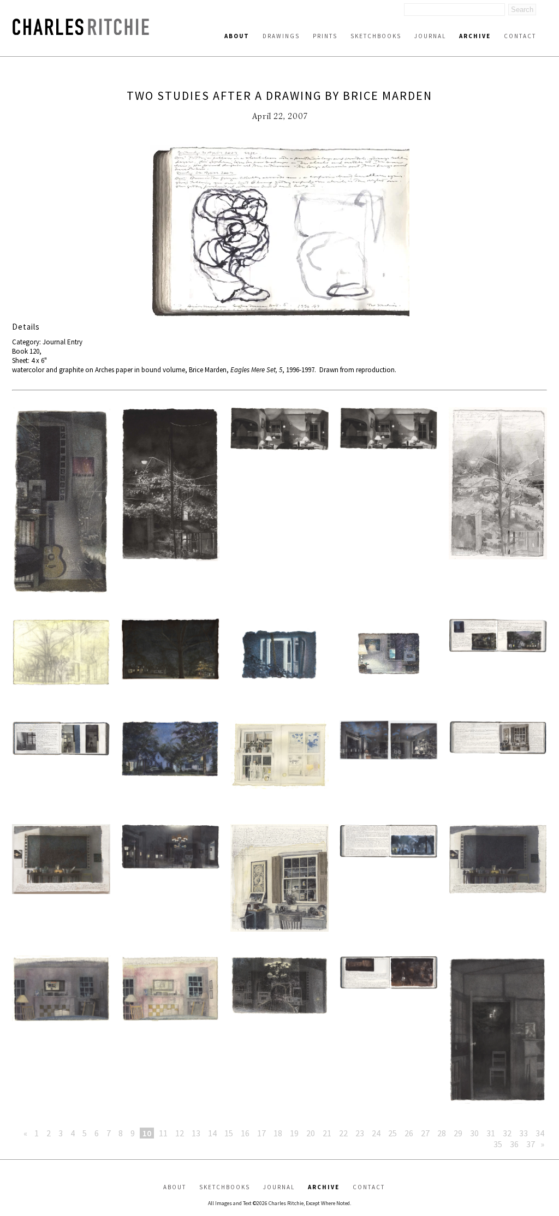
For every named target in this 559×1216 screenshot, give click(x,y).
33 (523, 1133)
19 (294, 1133)
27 (425, 1133)
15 (228, 1133)
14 (212, 1133)
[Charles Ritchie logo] (81, 32)
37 (530, 1143)
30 (474, 1133)
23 (359, 1133)
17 (261, 1133)
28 (441, 1133)
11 (163, 1133)
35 (497, 1143)
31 (490, 1133)
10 (146, 1133)
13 (196, 1133)
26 (409, 1133)
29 (458, 1133)
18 (277, 1133)
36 (514, 1143)
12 (179, 1133)
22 (343, 1133)
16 (245, 1133)
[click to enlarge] (279, 233)
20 (310, 1133)
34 (540, 1133)
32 (507, 1133)
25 (392, 1133)
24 (376, 1133)
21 (327, 1133)
